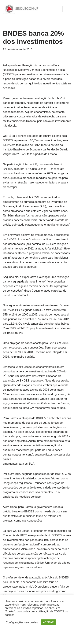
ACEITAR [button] (48, 622)
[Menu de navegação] (66, 9)
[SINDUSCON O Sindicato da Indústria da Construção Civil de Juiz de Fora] (22, 9)
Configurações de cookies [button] (22, 622)
